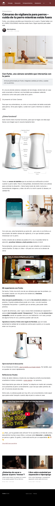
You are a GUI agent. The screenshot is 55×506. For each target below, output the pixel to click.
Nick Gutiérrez (11, 29)
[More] (44, 3)
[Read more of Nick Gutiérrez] (4, 30)
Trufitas (3, 493)
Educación (18, 3)
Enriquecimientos (27, 3)
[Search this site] (50, 3)
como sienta (28, 380)
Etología (10, 3)
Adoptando (38, 3)
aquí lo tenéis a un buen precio (29, 367)
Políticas (35, 493)
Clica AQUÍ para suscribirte (9, 443)
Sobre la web (29, 493)
